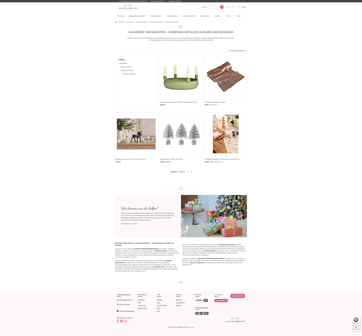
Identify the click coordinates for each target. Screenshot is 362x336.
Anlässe (121, 60)
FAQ (158, 308)
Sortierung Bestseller (236, 51)
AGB (139, 303)
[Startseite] (115, 22)
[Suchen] (222, 7)
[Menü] (359, 317)
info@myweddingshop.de (127, 311)
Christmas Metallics (128, 74)
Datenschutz (142, 305)
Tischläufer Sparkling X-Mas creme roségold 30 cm (222, 159)
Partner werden (162, 305)
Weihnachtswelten (127, 70)
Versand (178, 305)
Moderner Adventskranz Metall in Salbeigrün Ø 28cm (178, 102)
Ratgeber (160, 300)
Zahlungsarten (180, 303)
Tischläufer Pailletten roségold (215, 102)
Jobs (158, 311)
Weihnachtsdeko (126, 67)
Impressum (141, 300)
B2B (158, 303)
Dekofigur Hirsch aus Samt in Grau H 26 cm (130, 159)
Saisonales (123, 63)
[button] (228, 7)
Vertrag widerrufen (238, 296)
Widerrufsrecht (142, 308)
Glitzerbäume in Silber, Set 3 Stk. (171, 159)
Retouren (179, 300)
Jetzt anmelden (220, 300)
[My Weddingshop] (128, 7)
